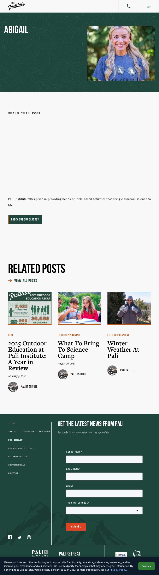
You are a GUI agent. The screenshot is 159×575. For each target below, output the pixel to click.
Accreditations (18, 456)
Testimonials (16, 465)
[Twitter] (109, 137)
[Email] (40, 169)
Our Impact (15, 440)
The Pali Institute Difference (29, 431)
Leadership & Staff (21, 448)
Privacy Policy (118, 569)
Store (11, 423)
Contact (13, 473)
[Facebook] (40, 137)
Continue (147, 566)
